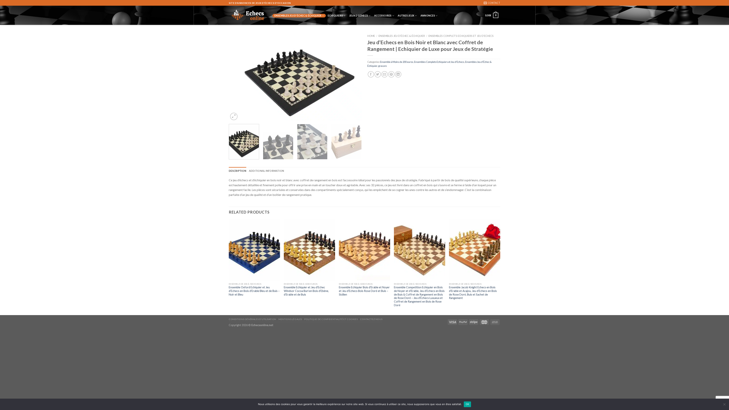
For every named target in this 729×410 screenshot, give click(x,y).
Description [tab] (237, 170)
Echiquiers (335, 15)
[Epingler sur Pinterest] (391, 74)
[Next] (354, 77)
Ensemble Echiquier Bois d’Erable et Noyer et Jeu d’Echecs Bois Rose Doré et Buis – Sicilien (364, 291)
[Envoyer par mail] (384, 74)
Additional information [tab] (266, 170)
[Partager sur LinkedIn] (398, 74)
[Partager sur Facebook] (371, 74)
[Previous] (236, 77)
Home (371, 35)
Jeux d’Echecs (358, 15)
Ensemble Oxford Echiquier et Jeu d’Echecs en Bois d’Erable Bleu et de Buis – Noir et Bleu (254, 291)
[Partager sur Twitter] (378, 74)
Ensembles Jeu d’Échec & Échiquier (297, 15)
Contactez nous (371, 319)
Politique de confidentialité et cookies (331, 319)
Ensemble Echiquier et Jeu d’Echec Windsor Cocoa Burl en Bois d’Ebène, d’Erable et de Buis (306, 291)
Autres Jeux (406, 15)
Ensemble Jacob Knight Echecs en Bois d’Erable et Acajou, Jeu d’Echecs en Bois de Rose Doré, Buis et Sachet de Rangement (473, 293)
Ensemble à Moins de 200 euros (396, 61)
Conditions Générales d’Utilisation (252, 319)
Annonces (428, 15)
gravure (382, 65)
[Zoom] (233, 116)
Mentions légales (290, 319)
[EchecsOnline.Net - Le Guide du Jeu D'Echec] (248, 15)
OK (467, 404)
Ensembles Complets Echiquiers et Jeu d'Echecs (461, 35)
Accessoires (383, 15)
